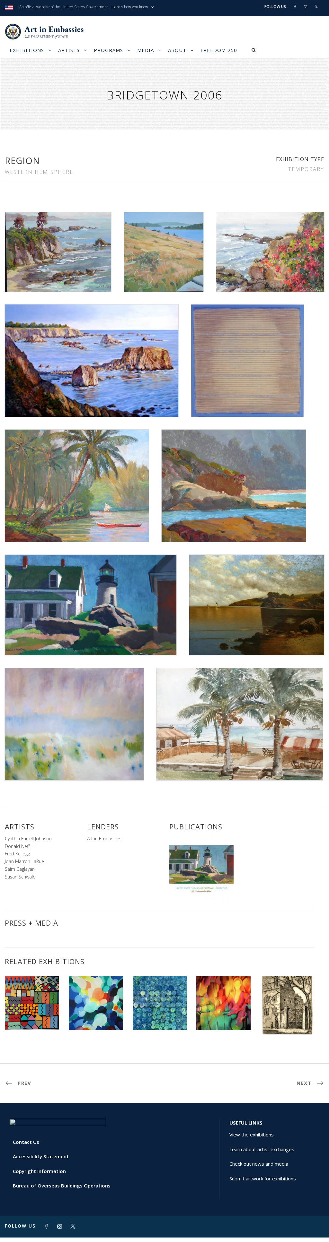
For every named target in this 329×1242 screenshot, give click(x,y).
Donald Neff (17, 846)
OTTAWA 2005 (287, 1020)
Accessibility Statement (41, 1156)
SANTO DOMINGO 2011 (223, 1013)
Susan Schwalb (20, 877)
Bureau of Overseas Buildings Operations (62, 1185)
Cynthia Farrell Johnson (28, 838)
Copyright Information (39, 1171)
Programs (108, 50)
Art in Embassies (104, 838)
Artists (69, 50)
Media (145, 50)
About (177, 50)
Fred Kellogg (17, 854)
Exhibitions (27, 50)
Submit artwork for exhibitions (262, 1178)
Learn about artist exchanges (261, 1149)
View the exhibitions (251, 1134)
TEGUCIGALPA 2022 (32, 1015)
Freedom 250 (218, 50)
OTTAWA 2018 (159, 1015)
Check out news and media (258, 1164)
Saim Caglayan (20, 869)
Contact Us (26, 1142)
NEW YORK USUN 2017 (96, 1015)
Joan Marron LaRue (24, 861)
